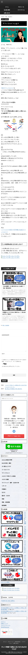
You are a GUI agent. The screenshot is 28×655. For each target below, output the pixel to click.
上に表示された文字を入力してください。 (11, 366)
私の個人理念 (7, 10)
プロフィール (21, 7)
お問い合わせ (7, 13)
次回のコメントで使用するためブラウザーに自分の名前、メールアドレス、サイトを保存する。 (14, 360)
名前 (3, 353)
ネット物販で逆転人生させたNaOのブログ (14, 648)
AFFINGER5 (19, 653)
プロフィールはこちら (14, 436)
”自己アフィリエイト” (7, 88)
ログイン (3, 621)
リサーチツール (21, 10)
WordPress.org (5, 627)
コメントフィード (5, 625)
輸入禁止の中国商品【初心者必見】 (13, 389)
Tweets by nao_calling (8, 600)
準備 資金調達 (6, 325)
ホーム (6, 7)
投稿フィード (4, 623)
